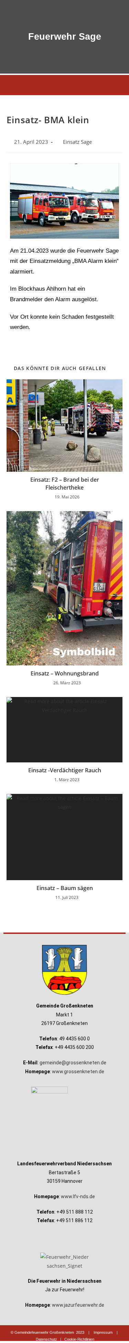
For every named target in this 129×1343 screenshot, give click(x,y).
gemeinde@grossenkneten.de (73, 1062)
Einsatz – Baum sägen (64, 888)
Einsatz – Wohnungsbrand (65, 673)
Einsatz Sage (77, 142)
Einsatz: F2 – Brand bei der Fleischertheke (64, 483)
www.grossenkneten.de (78, 1071)
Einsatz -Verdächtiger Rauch (64, 770)
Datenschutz (46, 1339)
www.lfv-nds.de (78, 1196)
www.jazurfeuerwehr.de (78, 1305)
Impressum (103, 1332)
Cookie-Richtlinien (79, 1339)
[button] (64, 85)
